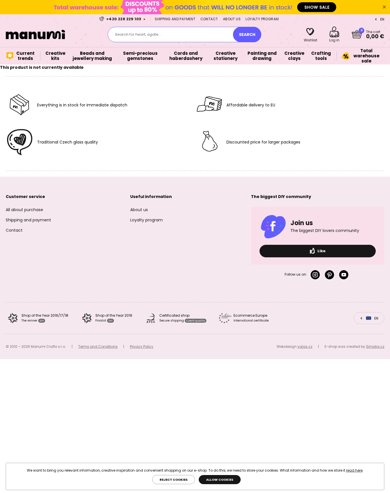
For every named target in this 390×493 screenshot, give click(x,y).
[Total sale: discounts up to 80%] (195, 7)
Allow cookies (219, 479)
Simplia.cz (375, 346)
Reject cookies (174, 479)
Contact (209, 19)
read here (354, 470)
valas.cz (304, 346)
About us (232, 19)
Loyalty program (262, 19)
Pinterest (330, 274)
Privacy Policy (141, 346)
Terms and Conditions (98, 346)
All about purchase (24, 210)
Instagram (316, 274)
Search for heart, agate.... (138, 34)
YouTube (345, 274)
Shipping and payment (175, 19)
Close (384, 7)
